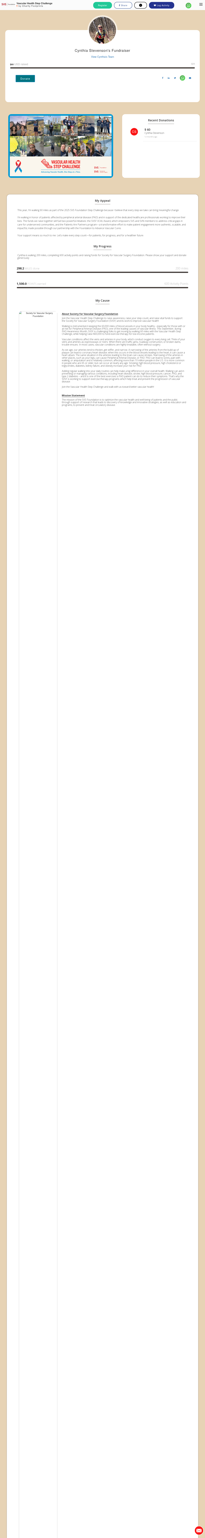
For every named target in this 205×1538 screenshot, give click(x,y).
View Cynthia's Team (102, 56)
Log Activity (162, 5)
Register (102, 5)
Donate (25, 78)
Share (123, 5)
